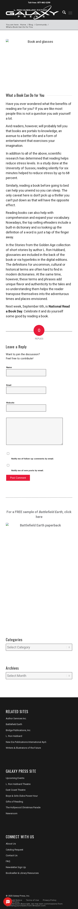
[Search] (62, 12)
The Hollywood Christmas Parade (23, 807)
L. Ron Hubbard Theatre (18, 784)
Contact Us (11, 855)
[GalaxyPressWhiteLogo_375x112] (32, 12)
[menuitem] (62, 12)
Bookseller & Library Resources (22, 873)
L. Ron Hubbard (14, 736)
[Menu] (70, 12)
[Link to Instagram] (64, 895)
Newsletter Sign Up (16, 867)
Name (9, 367)
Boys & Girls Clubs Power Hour (22, 795)
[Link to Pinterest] (69, 895)
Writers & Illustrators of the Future (23, 747)
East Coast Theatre (15, 789)
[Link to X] (58, 895)
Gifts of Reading (14, 801)
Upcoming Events (15, 778)
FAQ (8, 861)
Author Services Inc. (16, 718)
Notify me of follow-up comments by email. (32, 459)
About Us (11, 843)
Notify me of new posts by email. (27, 470)
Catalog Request (14, 849)
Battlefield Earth (14, 724)
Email (8, 385)
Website (10, 403)
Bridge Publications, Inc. (18, 730)
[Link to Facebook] (53, 895)
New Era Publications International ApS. (26, 742)
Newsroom (11, 813)
